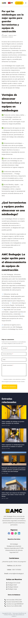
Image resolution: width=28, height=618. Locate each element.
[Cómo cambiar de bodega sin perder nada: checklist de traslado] (14, 412)
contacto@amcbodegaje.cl (16, 573)
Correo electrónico (8, 354)
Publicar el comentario (9, 386)
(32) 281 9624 (17, 565)
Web (4, 359)
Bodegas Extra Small (14, 583)
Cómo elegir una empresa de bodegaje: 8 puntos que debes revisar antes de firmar (14, 494)
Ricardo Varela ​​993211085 (14, 601)
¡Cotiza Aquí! (19, 2)
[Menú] (25, 3)
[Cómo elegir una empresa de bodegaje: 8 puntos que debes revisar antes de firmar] (14, 483)
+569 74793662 (16, 569)
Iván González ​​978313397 (14, 599)
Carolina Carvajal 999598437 (15, 604)
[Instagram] (12, 533)
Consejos (10, 37)
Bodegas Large (12, 589)
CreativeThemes (8, 614)
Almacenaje (5, 37)
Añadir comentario (8, 365)
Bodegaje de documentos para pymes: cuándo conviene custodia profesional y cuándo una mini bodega (14, 469)
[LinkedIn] (19, 533)
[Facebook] (9, 533)
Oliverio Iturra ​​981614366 (14, 606)
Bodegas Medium (13, 587)
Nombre (5, 348)
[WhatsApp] (16, 533)
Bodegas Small (12, 585)
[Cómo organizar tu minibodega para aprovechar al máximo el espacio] (14, 435)
